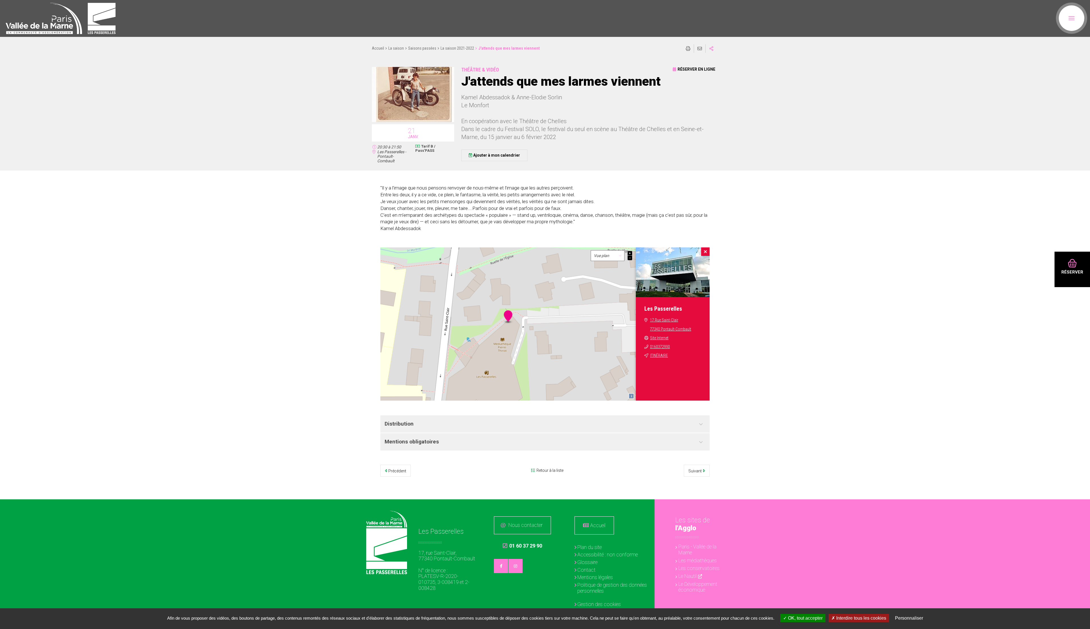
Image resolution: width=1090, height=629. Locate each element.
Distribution (399, 423)
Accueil (378, 48)
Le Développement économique (697, 587)
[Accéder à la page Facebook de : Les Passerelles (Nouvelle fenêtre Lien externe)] (501, 566)
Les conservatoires (699, 568)
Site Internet (659, 338)
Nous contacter (525, 525)
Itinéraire (659, 355)
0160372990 (660, 346)
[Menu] (1071, 18)
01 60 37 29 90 (522, 546)
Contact (586, 570)
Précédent (397, 471)
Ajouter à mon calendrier (496, 155)
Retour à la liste (549, 470)
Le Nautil (687, 576)
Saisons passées (422, 48)
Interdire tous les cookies (860, 618)
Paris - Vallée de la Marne (697, 550)
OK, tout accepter (805, 618)
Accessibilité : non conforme (607, 555)
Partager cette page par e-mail (699, 48)
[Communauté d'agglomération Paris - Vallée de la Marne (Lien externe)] (386, 519)
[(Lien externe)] (44, 18)
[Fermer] (705, 251)
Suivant (695, 471)
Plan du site (589, 547)
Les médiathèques (697, 560)
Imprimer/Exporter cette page (688, 48)
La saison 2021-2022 (457, 48)
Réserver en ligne (696, 69)
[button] (413, 121)
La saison (396, 48)
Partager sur (711, 48)
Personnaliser (909, 618)
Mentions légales (595, 577)
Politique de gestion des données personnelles (612, 588)
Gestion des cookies (599, 604)
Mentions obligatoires (412, 441)
